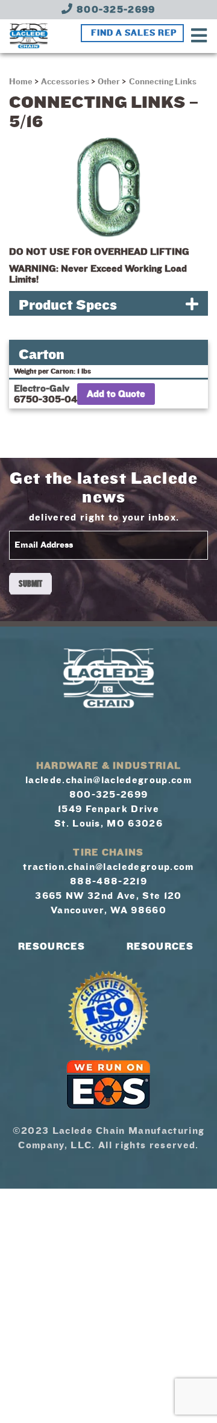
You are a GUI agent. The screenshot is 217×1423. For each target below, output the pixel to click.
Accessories (65, 82)
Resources (51, 946)
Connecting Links (163, 82)
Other (109, 82)
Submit (30, 583)
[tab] (108, 303)
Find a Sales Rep (134, 33)
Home (21, 82)
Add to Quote (116, 394)
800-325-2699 (115, 9)
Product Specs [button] (68, 305)
